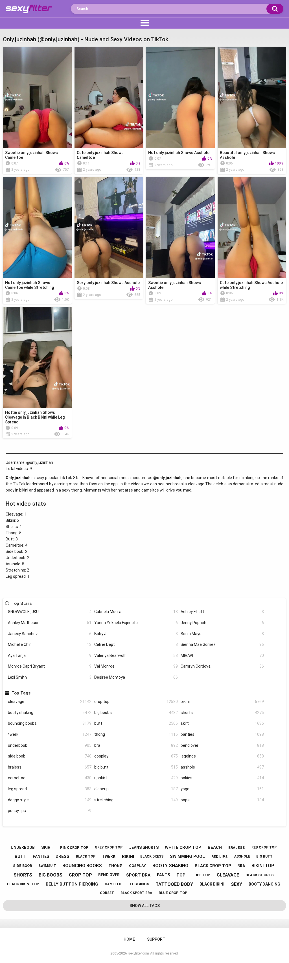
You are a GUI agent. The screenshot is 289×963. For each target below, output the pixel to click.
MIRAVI (222, 655)
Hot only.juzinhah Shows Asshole (178, 152)
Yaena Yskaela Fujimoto (136, 622)
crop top (136, 701)
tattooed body (174, 884)
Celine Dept (136, 644)
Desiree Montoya (136, 677)
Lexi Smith (49, 677)
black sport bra (136, 893)
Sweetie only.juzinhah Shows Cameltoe (31, 155)
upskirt (136, 778)
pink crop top (74, 847)
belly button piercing (72, 884)
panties (222, 734)
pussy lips (49, 810)
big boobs (136, 712)
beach (215, 847)
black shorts (260, 875)
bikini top (262, 865)
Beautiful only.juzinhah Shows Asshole (247, 155)
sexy (236, 884)
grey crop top (108, 847)
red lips (219, 856)
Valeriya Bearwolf (136, 655)
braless (49, 767)
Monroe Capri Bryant (49, 666)
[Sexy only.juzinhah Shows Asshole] (109, 227)
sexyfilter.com (138, 953)
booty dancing (264, 884)
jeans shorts (144, 847)
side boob (49, 756)
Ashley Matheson (49, 622)
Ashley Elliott (222, 611)
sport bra (138, 875)
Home (129, 939)
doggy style (49, 800)
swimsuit (47, 866)
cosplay (136, 756)
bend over (222, 745)
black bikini (212, 884)
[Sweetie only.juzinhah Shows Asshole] (180, 227)
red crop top (264, 847)
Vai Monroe (136, 666)
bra (136, 745)
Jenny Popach (222, 622)
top (180, 875)
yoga (222, 789)
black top (85, 856)
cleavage (49, 701)
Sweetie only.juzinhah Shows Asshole (174, 285)
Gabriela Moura (136, 611)
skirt (222, 723)
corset (107, 893)
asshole (222, 767)
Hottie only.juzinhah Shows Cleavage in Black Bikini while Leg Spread (35, 417)
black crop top (213, 865)
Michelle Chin (49, 644)
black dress (151, 856)
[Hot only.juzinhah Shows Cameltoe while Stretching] (37, 227)
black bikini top (23, 884)
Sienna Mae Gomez (222, 644)
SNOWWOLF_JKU (49, 611)
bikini (222, 701)
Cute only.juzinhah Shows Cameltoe (100, 155)
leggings (222, 756)
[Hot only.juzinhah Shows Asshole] (180, 97)
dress (62, 856)
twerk (49, 734)
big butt (136, 767)
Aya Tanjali (49, 655)
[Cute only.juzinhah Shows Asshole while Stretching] (252, 227)
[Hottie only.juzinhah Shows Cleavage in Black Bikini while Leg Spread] (37, 357)
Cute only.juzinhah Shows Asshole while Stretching (251, 285)
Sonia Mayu (222, 633)
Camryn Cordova (222, 666)
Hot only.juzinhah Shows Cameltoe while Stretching (29, 285)
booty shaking (49, 712)
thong (136, 734)
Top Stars (21, 603)
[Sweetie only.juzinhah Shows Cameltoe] (37, 97)
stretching (136, 800)
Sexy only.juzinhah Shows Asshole (108, 282)
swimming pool (187, 856)
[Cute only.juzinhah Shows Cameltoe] (109, 97)
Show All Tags (145, 905)
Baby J (136, 633)
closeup (136, 789)
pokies (222, 778)
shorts (222, 712)
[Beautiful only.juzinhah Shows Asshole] (252, 97)
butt (136, 723)
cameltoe (49, 778)
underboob (49, 745)
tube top (201, 875)
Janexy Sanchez (49, 633)
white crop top (183, 847)
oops (222, 800)
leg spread (49, 789)
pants (163, 875)
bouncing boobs (49, 723)
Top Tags (21, 693)
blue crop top (173, 893)
